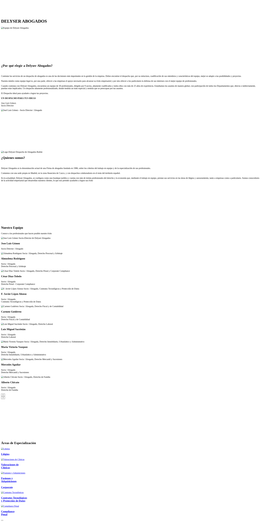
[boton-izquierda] (3, 394)
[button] (2, 520)
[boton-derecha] (3, 397)
